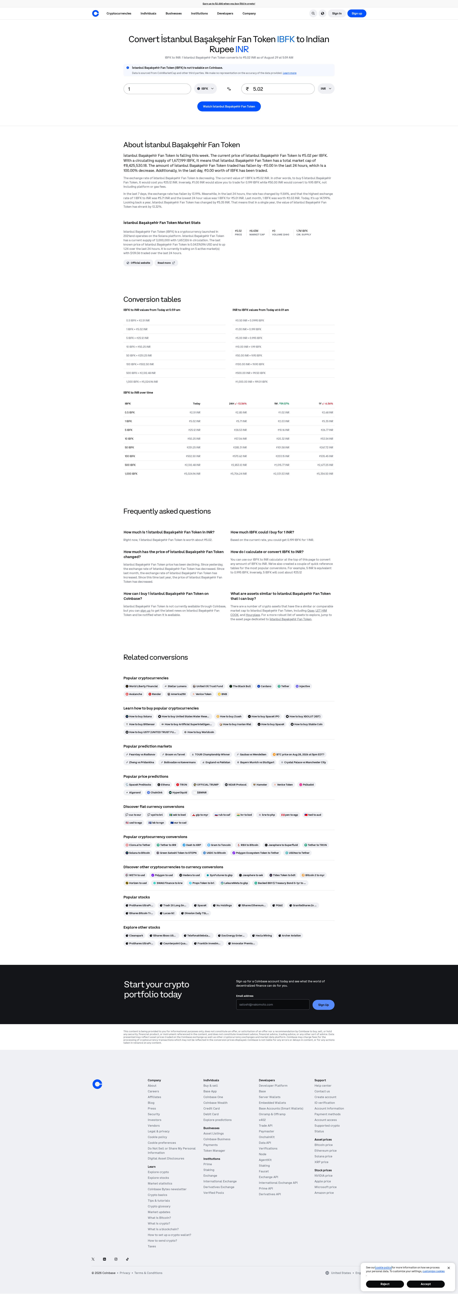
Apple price (323, 1181)
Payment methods (328, 1114)
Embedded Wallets (272, 1102)
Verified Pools (213, 1192)
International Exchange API (278, 1182)
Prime (207, 1164)
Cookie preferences (162, 1142)
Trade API (265, 1125)
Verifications (268, 1148)
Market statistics (160, 1183)
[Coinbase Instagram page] (115, 1259)
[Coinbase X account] (93, 1259)
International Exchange (220, 1181)
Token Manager (214, 1150)
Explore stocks (158, 1177)
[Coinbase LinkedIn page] (104, 1259)
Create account (325, 1097)
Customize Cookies (434, 1271)
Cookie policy (157, 1137)
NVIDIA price (324, 1175)
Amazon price (324, 1192)
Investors (154, 1120)
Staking (208, 1170)
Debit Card (211, 1114)
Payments (210, 1145)
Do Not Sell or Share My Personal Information (172, 1150)
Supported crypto (327, 1125)
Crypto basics (157, 1195)
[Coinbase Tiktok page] (127, 1259)
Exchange (210, 1175)
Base (262, 1091)
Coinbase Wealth (215, 1102)
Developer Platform (273, 1085)
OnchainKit (267, 1137)
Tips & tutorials (159, 1200)
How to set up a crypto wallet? (169, 1235)
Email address (244, 996)
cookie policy (383, 1267)
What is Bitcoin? (159, 1217)
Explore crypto (158, 1172)
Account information (329, 1108)
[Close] (449, 1268)
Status (319, 1131)
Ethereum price (326, 1150)
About (152, 1085)
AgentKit (265, 1160)
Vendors (154, 1125)
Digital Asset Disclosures (166, 1158)
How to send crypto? (162, 1240)
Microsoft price (326, 1187)
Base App (210, 1091)
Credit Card (211, 1108)
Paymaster (266, 1131)
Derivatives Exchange (218, 1187)
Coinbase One (213, 1097)
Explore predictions (217, 1120)
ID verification (325, 1102)
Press (152, 1108)
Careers (153, 1091)
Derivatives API (270, 1194)
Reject (385, 1284)
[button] (148, 13)
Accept (426, 1284)
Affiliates (154, 1097)
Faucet (264, 1171)
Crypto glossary (159, 1206)
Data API (265, 1142)
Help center (323, 1085)
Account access (326, 1120)
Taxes (152, 1246)
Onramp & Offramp (272, 1114)
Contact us (322, 1091)
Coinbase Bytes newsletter (167, 1189)
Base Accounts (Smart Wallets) (281, 1108)
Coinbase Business (216, 1139)
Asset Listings (213, 1133)
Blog (151, 1102)
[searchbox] (326, 88)
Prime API (266, 1188)
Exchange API (268, 1177)
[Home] (95, 13)
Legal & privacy (159, 1131)
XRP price (321, 1162)
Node (262, 1154)
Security (154, 1114)
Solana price (323, 1156)
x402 (262, 1120)
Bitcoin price (324, 1145)
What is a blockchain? (163, 1229)
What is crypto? (159, 1223)
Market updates (159, 1212)
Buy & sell (210, 1085)
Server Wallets (270, 1097)
